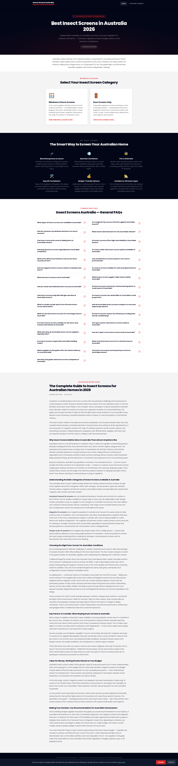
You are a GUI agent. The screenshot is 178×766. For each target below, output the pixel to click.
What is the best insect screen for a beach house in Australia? (116, 342)
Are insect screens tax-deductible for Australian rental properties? (116, 296)
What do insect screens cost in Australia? (61, 277)
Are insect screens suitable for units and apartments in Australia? (116, 269)
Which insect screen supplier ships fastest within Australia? (116, 278)
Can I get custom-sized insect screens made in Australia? (116, 324)
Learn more (121, 762)
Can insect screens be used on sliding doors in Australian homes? (61, 241)
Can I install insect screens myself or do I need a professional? (116, 260)
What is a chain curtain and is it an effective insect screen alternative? (61, 305)
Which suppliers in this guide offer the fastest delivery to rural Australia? (61, 351)
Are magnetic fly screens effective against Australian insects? (116, 223)
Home (124, 4)
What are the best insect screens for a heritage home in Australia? (61, 315)
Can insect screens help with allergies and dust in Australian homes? (61, 296)
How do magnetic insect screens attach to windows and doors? (61, 269)
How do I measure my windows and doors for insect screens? (61, 232)
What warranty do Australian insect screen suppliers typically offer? (61, 333)
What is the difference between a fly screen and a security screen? (61, 260)
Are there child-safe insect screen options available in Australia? (116, 251)
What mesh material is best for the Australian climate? (116, 231)
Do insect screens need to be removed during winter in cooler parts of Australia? (116, 287)
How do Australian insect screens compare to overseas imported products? (116, 305)
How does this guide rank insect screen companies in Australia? (61, 360)
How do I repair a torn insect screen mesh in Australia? (116, 332)
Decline (171, 762)
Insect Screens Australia (43, 3)
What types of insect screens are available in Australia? (61, 222)
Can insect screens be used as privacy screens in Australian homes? (116, 351)
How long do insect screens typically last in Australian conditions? (61, 251)
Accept (161, 762)
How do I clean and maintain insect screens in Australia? (61, 286)
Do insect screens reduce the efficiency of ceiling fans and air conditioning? (116, 315)
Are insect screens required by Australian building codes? (61, 342)
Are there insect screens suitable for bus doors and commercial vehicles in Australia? (61, 324)
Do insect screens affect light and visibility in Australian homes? (116, 241)
